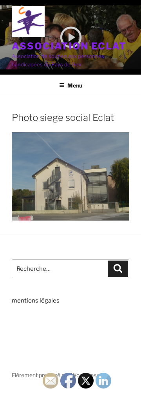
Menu (74, 85)
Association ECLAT (69, 46)
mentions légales (36, 300)
